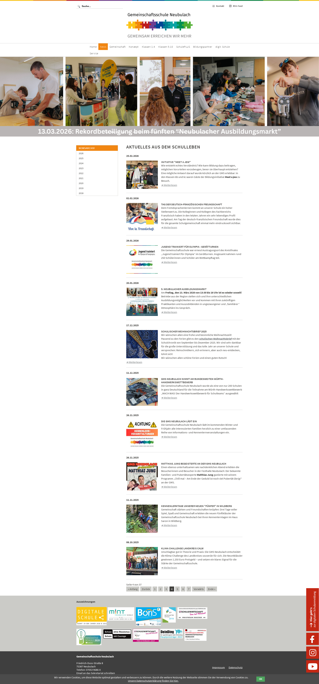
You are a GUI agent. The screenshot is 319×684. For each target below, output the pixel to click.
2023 (81, 168)
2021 (81, 178)
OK (260, 679)
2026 (81, 153)
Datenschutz (236, 667)
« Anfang (133, 589)
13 (173, 132)
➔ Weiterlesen (169, 185)
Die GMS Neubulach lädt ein (179, 421)
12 (168, 132)
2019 (81, 188)
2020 (81, 183)
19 (206, 132)
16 (190, 132)
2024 (81, 163)
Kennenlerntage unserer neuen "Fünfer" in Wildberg (196, 506)
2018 (81, 193)
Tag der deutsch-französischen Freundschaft (191, 204)
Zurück (146, 589)
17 (195, 132)
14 (179, 132)
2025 (81, 158)
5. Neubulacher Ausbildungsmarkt (184, 289)
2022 (81, 173)
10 (157, 132)
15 (184, 132)
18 (201, 132)
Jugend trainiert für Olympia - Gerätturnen (189, 246)
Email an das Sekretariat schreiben (95, 673)
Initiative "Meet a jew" (176, 162)
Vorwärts (199, 589)
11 (162, 132)
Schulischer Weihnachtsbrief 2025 (184, 331)
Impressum (218, 667)
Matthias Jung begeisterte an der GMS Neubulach (193, 463)
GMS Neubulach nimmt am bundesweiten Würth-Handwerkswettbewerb (192, 380)
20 (212, 132)
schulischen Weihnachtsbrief (215, 338)
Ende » (211, 589)
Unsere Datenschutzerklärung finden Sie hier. (153, 680)
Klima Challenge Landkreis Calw (182, 548)
